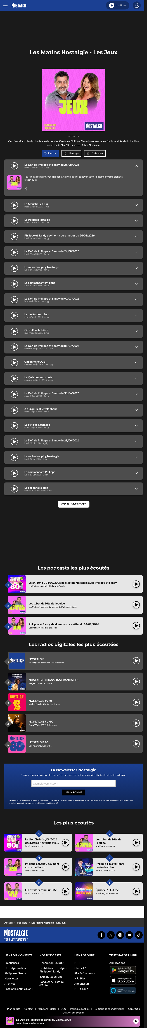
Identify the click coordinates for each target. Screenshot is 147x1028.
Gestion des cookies (73, 1012)
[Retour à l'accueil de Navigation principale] (19, 5)
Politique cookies (79, 1008)
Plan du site (13, 1008)
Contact (28, 1008)
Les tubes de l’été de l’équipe (47, 603)
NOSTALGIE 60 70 (40, 700)
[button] (73, 504)
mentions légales (26, 803)
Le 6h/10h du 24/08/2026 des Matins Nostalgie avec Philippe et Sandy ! (73, 582)
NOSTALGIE (73, 136)
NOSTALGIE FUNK (41, 721)
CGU (63, 1008)
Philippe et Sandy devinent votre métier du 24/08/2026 (64, 624)
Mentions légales (47, 1008)
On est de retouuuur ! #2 (40, 889)
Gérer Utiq (134, 1008)
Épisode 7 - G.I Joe (107, 889)
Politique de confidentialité (109, 1008)
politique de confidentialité (46, 803)
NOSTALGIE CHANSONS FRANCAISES (54, 680)
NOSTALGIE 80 (38, 742)
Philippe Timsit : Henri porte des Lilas (110, 865)
